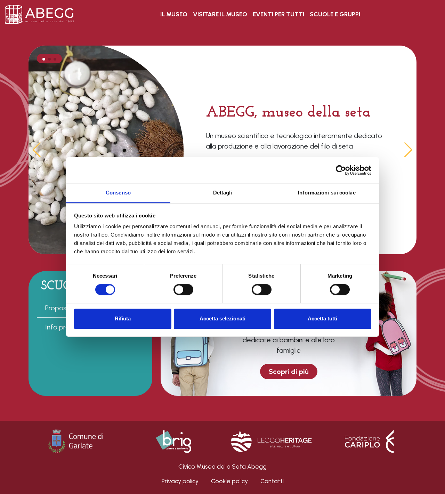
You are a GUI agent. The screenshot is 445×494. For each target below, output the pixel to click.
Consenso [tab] (118, 193)
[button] (408, 150)
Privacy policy (180, 481)
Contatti (272, 481)
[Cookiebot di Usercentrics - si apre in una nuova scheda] (340, 170)
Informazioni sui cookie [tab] (326, 193)
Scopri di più (289, 371)
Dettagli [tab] (222, 193)
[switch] (183, 289)
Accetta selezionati (222, 318)
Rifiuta (123, 318)
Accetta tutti (322, 318)
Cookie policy (229, 481)
